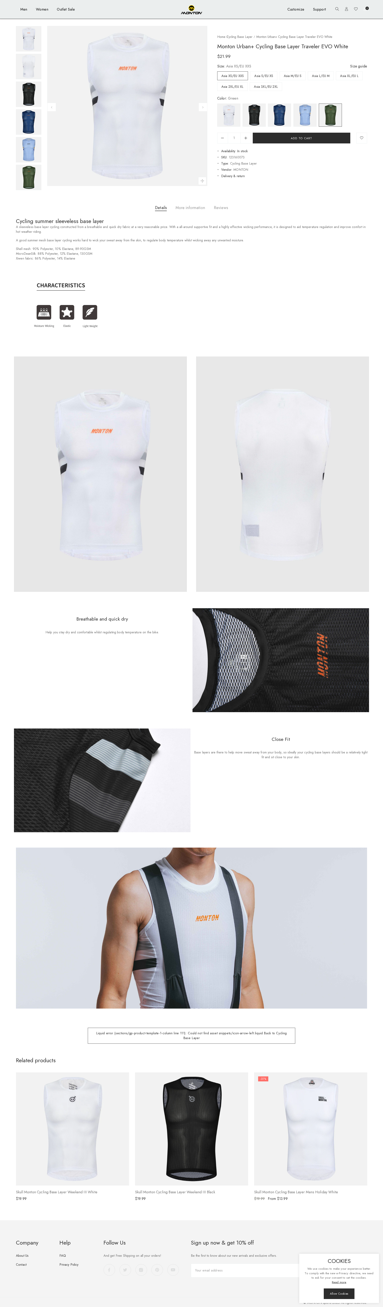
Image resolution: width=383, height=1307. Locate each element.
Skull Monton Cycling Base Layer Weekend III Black (175, 1192)
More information (190, 208)
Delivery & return (233, 176)
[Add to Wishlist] (361, 138)
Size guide (358, 66)
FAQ (62, 1255)
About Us (22, 1255)
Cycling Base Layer (239, 37)
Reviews (221, 208)
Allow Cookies (339, 1294)
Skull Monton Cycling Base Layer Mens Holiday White (296, 1192)
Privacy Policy (68, 1264)
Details (161, 208)
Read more (339, 1282)
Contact (21, 1264)
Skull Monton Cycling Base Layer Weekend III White (56, 1192)
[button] (336, 9)
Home (221, 37)
